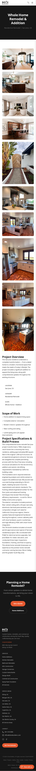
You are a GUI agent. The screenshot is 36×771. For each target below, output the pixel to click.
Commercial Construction (10, 679)
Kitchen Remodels (7, 660)
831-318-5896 (9, 732)
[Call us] (28, 2)
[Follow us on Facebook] (6, 739)
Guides (21, 760)
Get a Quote (18, 604)
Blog (18, 760)
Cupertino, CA (6, 710)
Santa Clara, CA (7, 707)
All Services (5, 685)
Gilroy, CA (5, 694)
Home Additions (18, 611)
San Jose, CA (6, 701)
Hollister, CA (6, 713)
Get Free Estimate (10, 745)
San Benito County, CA (9, 719)
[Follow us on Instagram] (3, 739)
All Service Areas (7, 722)
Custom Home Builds (8, 672)
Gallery (14, 760)
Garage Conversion (8, 669)
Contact (26, 760)
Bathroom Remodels (8, 663)
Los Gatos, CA (6, 704)
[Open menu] (32, 2)
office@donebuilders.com (13, 735)
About (4, 760)
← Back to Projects (18, 560)
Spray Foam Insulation (9, 682)
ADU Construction (7, 666)
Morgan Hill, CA (7, 698)
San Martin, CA (6, 716)
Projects (9, 760)
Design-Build (6, 675)
